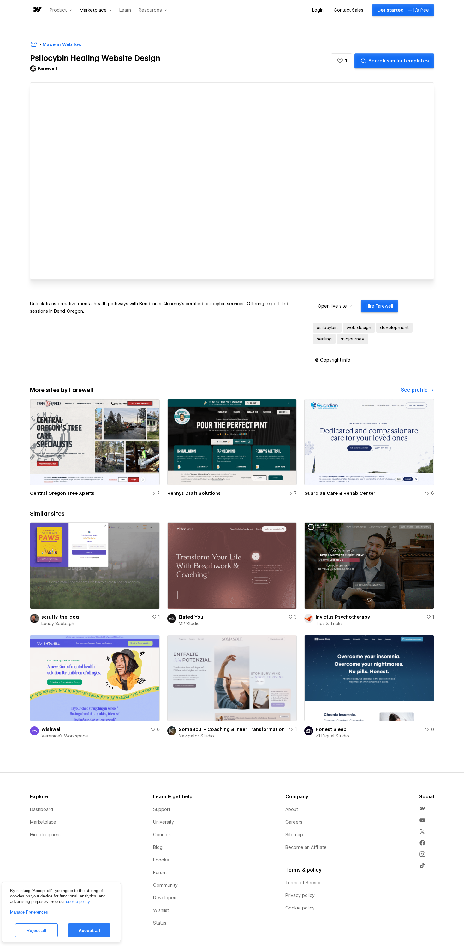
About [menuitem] (291, 809)
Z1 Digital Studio (332, 735)
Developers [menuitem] (165, 897)
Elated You (191, 616)
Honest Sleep (331, 729)
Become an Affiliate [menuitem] (306, 847)
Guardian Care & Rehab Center (339, 493)
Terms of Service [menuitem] (303, 882)
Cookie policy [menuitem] (300, 907)
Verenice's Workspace (64, 735)
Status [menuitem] (159, 923)
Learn (125, 10)
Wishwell (51, 729)
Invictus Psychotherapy (343, 616)
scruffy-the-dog (60, 616)
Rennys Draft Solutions (194, 493)
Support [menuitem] (161, 809)
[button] (61, 10)
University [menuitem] (163, 822)
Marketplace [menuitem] (43, 822)
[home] (37, 10)
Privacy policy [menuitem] (300, 895)
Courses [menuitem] (162, 834)
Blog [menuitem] (158, 847)
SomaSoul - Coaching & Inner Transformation (232, 729)
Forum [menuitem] (160, 872)
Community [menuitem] (165, 885)
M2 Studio (189, 623)
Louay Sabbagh (57, 623)
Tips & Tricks (329, 623)
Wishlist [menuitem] (161, 910)
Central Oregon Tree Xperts (62, 493)
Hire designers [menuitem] (45, 834)
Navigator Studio (196, 735)
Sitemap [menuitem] (294, 834)
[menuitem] (422, 809)
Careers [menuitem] (293, 822)
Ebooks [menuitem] (161, 859)
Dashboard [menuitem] (41, 809)
